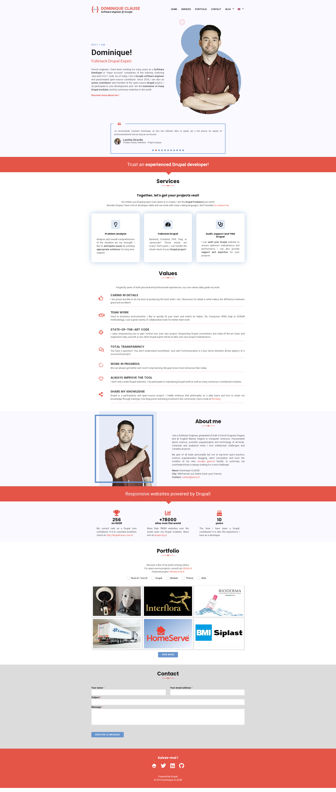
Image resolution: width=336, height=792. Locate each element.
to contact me (221, 205)
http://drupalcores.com (119, 535)
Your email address (180, 687)
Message (96, 707)
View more (168, 654)
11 (183, 150)
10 (180, 150)
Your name (97, 687)
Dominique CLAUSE (120, 8)
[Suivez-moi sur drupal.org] (154, 765)
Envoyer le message (107, 734)
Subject (95, 697)
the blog (215, 399)
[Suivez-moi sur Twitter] (163, 765)
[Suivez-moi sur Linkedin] (172, 765)
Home (174, 9)
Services (186, 9)
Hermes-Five (176, 571)
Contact (216, 9)
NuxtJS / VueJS (139, 578)
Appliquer (168, 583)
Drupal (159, 578)
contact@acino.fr (191, 477)
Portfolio (201, 9)
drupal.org (159, 535)
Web (203, 578)
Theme (189, 578)
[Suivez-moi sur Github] (181, 765)
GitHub (186, 568)
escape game (205, 461)
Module (174, 578)
